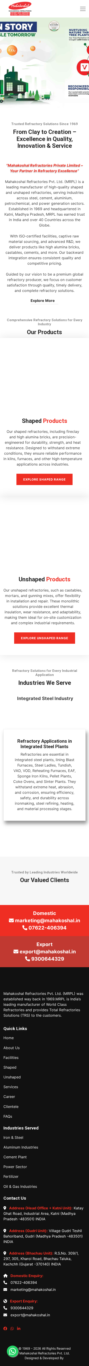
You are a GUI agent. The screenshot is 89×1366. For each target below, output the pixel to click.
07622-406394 (22, 1282)
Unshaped (12, 1077)
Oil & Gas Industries (20, 1186)
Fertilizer (10, 1176)
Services (10, 1087)
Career (9, 1097)
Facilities (10, 1057)
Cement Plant (15, 1157)
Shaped (9, 1067)
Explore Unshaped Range (44, 638)
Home (8, 1038)
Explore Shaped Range (44, 479)
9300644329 (20, 1308)
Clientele (10, 1107)
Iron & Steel (13, 1137)
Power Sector (15, 1167)
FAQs (7, 1116)
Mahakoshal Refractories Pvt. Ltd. (44, 1353)
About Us (11, 1048)
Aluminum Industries (20, 1147)
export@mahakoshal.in (29, 1315)
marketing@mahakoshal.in (32, 1289)
